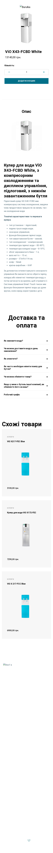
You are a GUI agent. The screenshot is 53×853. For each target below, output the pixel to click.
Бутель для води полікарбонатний (19, 728)
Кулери (7, 739)
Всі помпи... (8, 776)
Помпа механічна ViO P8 (14, 769)
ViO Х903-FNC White (12, 751)
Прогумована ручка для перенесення (21, 725)
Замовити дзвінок (16, 680)
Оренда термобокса (13, 817)
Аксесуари (9, 717)
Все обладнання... (11, 821)
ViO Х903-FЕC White (12, 744)
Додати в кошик (26, 81)
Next (50, 135)
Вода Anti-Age (9, 699)
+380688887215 (16, 673)
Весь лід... (7, 798)
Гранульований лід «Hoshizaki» (17, 795)
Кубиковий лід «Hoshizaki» (15, 792)
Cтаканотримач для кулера (16, 722)
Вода (6, 695)
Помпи (7, 761)
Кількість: (9, 65)
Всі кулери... (8, 754)
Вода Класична (10, 703)
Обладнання (10, 806)
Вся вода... (8, 709)
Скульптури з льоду (12, 788)
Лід (5, 783)
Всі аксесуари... (10, 732)
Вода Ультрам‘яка (11, 706)
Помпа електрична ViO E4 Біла (17, 773)
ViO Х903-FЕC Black (12, 747)
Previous (3, 135)
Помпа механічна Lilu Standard (17, 766)
